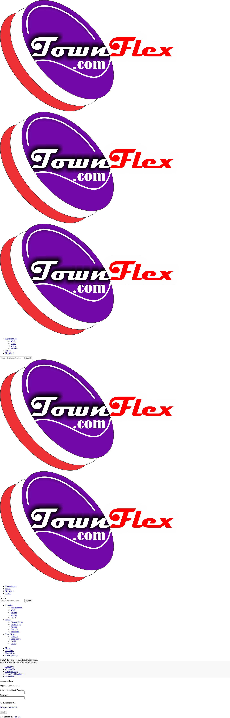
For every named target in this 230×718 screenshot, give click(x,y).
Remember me (9, 703)
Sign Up (16, 717)
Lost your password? (9, 707)
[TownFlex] (98, 222)
